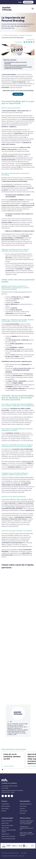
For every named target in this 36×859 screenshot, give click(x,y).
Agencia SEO (5, 823)
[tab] (2, 769)
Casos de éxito (5, 804)
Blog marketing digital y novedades (15, 35)
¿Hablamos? (28, 2)
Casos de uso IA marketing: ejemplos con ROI (27, 828)
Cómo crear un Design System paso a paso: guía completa (27, 834)
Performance (23, 811)
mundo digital (26, 163)
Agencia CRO (5, 834)
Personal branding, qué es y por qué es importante (15, 62)
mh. (8, 721)
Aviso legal (24, 853)
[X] (27, 42)
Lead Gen (22, 808)
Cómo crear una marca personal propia (15, 65)
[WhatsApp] (33, 42)
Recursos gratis (6, 806)
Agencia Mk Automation (8, 836)
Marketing (29, 35)
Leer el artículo (8, 766)
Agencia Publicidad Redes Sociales (9, 830)
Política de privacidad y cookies (10, 853)
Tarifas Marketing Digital (8, 838)
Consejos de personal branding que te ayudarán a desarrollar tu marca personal (18, 67)
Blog (19, 2)
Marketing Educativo (25, 804)
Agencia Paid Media (7, 820)
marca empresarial (28, 119)
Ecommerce (23, 806)
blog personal (28, 373)
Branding (22, 813)
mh (3, 35)
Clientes (4, 811)
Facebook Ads (10, 506)
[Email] (29, 42)
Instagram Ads (20, 506)
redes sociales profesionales (22, 368)
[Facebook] (24, 42)
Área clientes (5, 808)
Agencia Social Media (7, 825)
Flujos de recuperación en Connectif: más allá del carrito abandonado (27, 822)
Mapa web (22, 855)
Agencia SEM (5, 827)
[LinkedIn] (31, 42)
